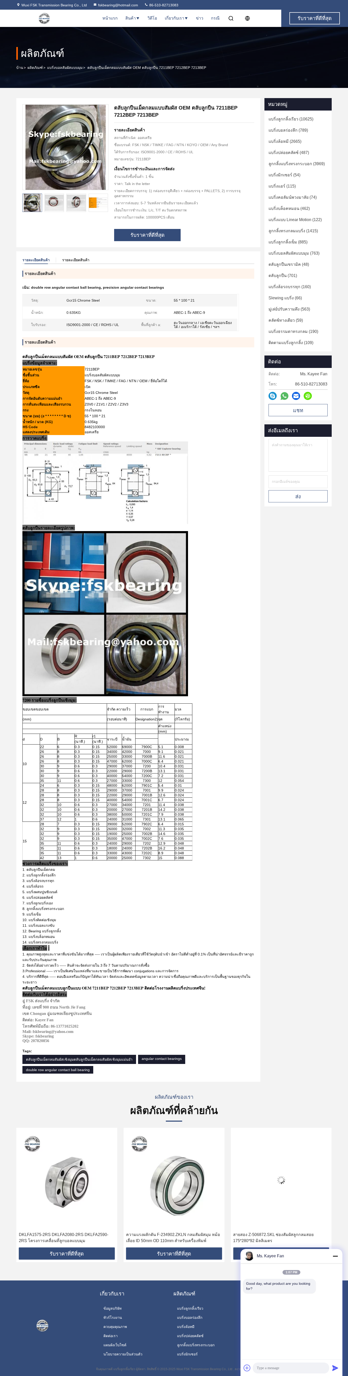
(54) (284, 175)
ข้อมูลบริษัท (112, 1308)
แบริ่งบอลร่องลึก (189, 1318)
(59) (286, 320)
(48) (289, 264)
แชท (298, 410)
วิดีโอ (152, 18)
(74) (293, 197)
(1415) (293, 231)
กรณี (215, 18)
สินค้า (130, 18)
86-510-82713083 (163, 5)
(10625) (291, 119)
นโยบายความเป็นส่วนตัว (122, 1354)
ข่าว (199, 18)
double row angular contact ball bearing (58, 1070)
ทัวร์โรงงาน (112, 1318)
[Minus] (335, 1256)
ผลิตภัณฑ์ (35, 68)
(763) (294, 253)
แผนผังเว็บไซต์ (114, 1345)
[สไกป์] (272, 396)
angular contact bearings (162, 1059)
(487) (289, 152)
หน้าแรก (110, 18)
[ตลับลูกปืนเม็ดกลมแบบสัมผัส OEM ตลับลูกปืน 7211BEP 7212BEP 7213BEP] (65, 147)
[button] (104, 203)
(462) (289, 208)
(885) (288, 242)
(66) (285, 298)
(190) (293, 331)
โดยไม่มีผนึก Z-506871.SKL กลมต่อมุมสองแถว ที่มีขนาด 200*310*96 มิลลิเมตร (278, 1237)
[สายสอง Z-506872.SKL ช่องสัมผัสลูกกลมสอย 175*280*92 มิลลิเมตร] (174, 1180)
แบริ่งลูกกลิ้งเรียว (190, 1308)
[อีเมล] (296, 396)
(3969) (297, 164)
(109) (291, 343)
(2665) (285, 141)
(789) (288, 130)
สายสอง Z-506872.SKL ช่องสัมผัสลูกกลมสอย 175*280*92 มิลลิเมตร (166, 1237)
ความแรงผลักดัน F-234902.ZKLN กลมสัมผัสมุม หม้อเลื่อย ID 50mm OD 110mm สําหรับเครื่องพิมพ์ (66, 1237)
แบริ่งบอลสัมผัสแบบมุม (65, 68)
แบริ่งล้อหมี (185, 1327)
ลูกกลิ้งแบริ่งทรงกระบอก (196, 1345)
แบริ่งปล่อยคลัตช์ (190, 1336)
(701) (283, 275)
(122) (295, 220)
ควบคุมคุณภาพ (115, 1327)
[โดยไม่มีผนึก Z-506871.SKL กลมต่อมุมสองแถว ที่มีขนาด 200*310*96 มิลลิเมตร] (281, 1180)
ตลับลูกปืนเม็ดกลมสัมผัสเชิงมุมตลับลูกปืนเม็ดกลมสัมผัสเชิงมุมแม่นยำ (79, 1059)
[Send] (335, 1367)
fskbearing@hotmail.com (118, 5)
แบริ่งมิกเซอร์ (187, 1354)
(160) (290, 287)
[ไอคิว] (307, 396)
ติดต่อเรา (110, 1336)
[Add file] (247, 1367)
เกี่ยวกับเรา (174, 18)
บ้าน (19, 68)
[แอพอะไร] (284, 396)
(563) (289, 309)
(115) (282, 186)
